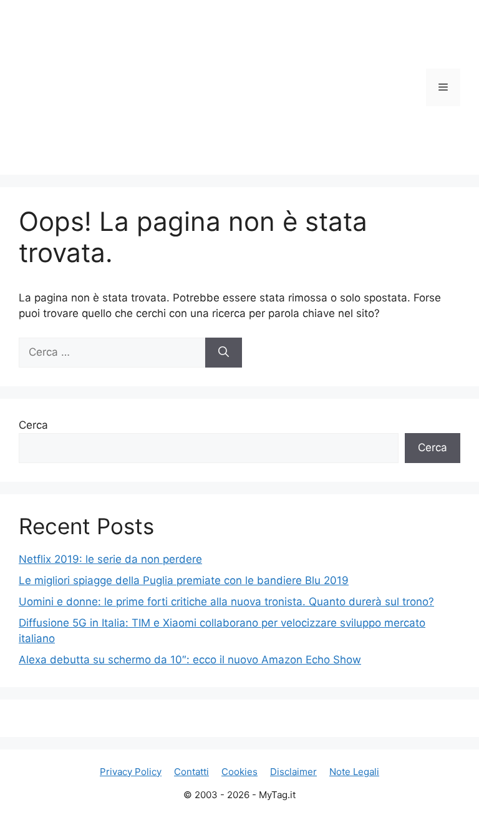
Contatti (191, 772)
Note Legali (354, 772)
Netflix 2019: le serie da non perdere (110, 559)
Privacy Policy (131, 772)
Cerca (33, 425)
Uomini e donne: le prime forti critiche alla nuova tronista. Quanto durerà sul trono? (226, 601)
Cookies (239, 772)
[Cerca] (223, 353)
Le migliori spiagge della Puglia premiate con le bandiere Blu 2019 (184, 580)
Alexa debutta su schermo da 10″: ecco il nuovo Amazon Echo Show (190, 659)
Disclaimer (293, 772)
